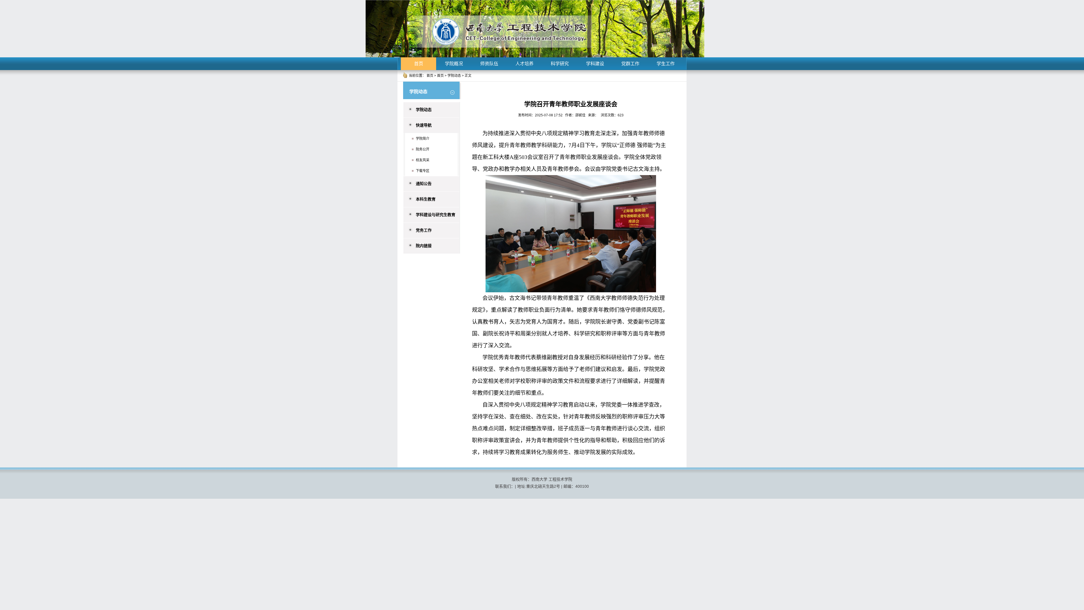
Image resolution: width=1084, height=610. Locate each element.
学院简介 (422, 139)
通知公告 (424, 183)
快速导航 (424, 125)
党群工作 (630, 63)
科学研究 (560, 63)
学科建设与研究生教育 (435, 214)
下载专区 (422, 171)
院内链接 (424, 245)
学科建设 (595, 63)
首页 (418, 63)
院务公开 (422, 149)
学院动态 (454, 76)
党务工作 (424, 230)
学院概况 (454, 63)
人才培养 (524, 63)
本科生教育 (426, 199)
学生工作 (666, 63)
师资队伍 (489, 63)
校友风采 (422, 160)
